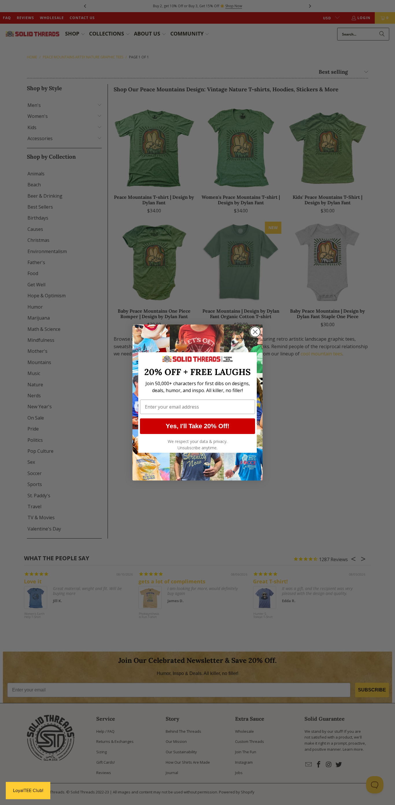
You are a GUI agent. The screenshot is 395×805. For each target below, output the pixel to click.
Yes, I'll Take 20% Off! (197, 426)
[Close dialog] (255, 332)
